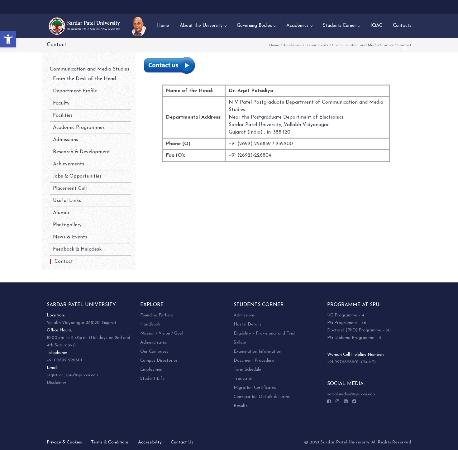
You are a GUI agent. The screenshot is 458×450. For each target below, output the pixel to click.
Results (241, 406)
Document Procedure (254, 361)
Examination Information (257, 352)
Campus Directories (159, 361)
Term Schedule (247, 370)
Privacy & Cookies (64, 442)
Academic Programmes (79, 127)
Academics (292, 45)
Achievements (68, 164)
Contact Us (182, 442)
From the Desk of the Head (84, 78)
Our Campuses (154, 352)
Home (274, 45)
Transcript (243, 379)
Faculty (61, 103)
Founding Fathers (156, 315)
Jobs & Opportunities (77, 176)
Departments (317, 45)
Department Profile (75, 91)
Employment (152, 370)
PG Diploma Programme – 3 (354, 338)
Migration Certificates (255, 388)
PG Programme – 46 (346, 323)
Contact (64, 261)
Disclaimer (56, 383)
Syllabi (240, 342)
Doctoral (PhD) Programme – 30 (359, 330)
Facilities (63, 115)
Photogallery (67, 225)
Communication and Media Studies (362, 45)
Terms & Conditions (110, 442)
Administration (154, 342)
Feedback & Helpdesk (77, 249)
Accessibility (150, 442)
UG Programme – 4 (345, 315)
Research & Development (81, 151)
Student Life (152, 379)
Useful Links (67, 200)
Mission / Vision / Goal (161, 333)
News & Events (70, 237)
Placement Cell (70, 188)
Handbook (150, 324)
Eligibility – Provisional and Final (264, 333)
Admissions (65, 139)
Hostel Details (247, 324)
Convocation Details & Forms (262, 397)
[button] (8, 39)
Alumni (61, 212)
